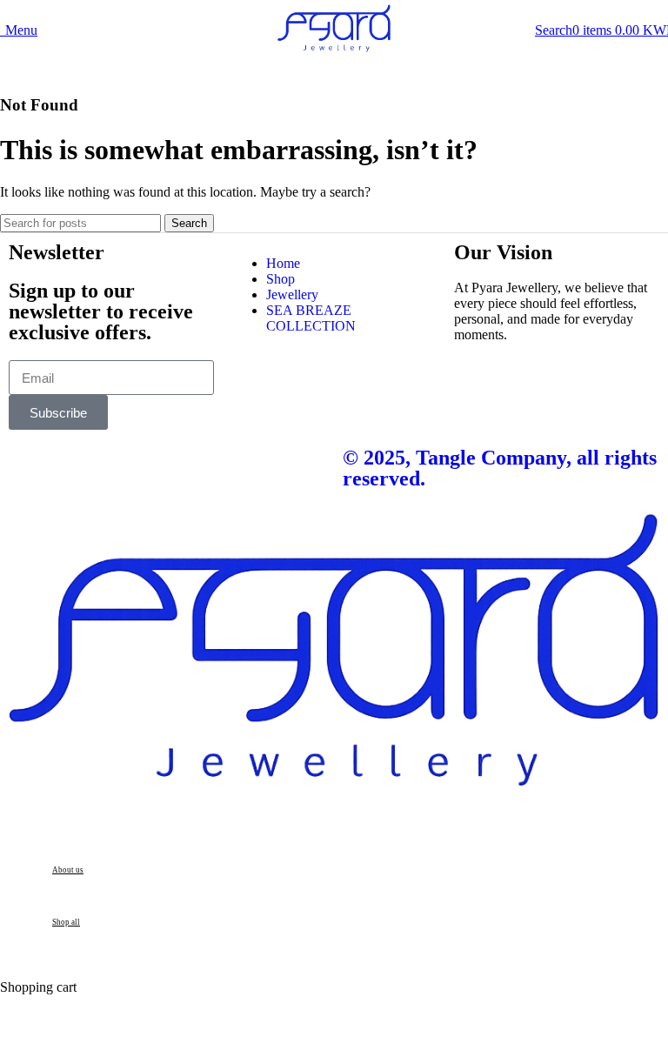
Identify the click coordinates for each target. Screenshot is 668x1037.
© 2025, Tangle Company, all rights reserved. (500, 468)
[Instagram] (30, 469)
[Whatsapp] (77, 469)
